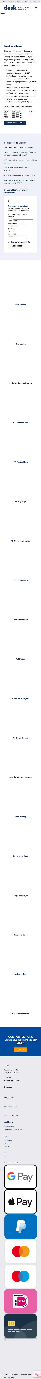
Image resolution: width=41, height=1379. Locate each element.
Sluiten (10, 218)
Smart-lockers (21, 935)
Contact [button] (20, 1049)
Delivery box (20, 974)
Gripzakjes (20, 344)
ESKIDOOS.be (9, 1378)
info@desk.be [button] (9, 1098)
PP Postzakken (20, 462)
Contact (7, 1147)
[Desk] (17, 7)
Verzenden (17, 246)
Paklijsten (20, 659)
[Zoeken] (10, 13)
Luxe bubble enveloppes (20, 777)
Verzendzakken (20, 422)
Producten (8, 1141)
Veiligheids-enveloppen (20, 383)
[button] (20, 284)
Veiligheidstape (20, 738)
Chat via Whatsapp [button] (11, 1116)
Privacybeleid (9, 1127)
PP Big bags (20, 501)
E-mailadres (12, 223)
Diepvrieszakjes (20, 895)
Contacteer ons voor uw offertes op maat (14, 1)
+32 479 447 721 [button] (10, 1107)
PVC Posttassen (20, 580)
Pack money (20, 816)
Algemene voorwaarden (13, 1130)
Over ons (7, 1144)
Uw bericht (12, 234)
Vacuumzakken (20, 619)
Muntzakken (20, 304)
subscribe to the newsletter (20, 242)
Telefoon (11, 229)
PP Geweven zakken (20, 541)
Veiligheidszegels (20, 698)
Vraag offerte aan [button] (15, 123)
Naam (10, 221)
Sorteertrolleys (20, 856)
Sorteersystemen (20, 1013)
